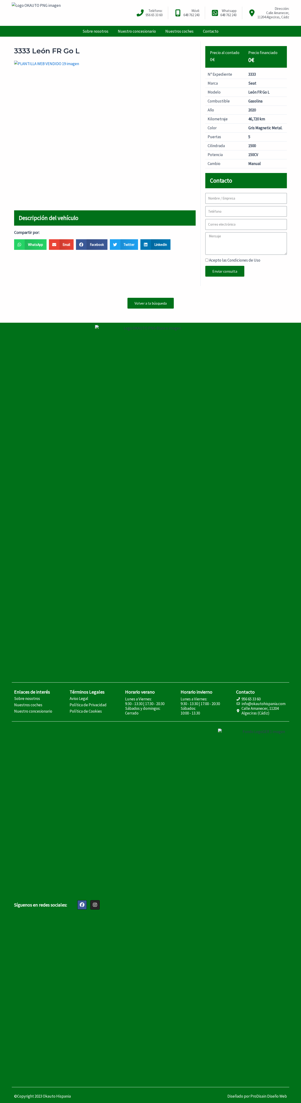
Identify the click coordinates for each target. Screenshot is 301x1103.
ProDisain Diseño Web (268, 1096)
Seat (252, 83)
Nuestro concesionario (137, 31)
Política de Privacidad (88, 704)
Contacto (210, 31)
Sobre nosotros (95, 31)
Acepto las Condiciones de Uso (234, 260)
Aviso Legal (79, 698)
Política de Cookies (86, 711)
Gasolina (255, 101)
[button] (150, 303)
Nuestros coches (179, 31)
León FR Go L (258, 92)
